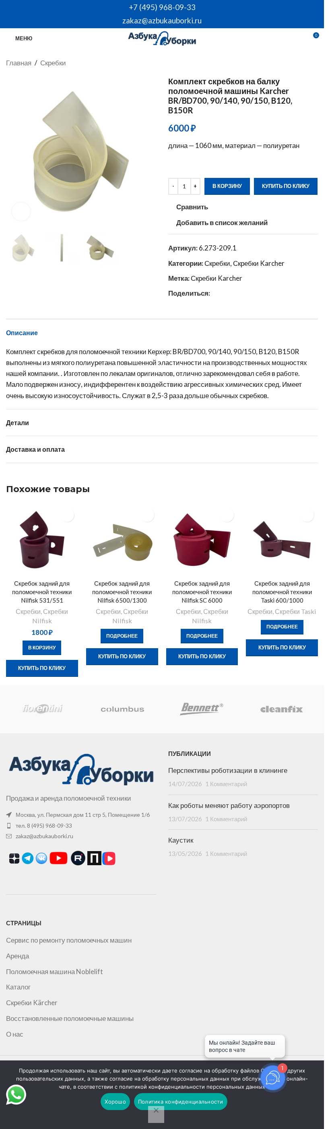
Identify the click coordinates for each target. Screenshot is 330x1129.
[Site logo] (162, 37)
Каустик (180, 840)
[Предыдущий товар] (294, 63)
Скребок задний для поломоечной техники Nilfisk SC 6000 (202, 592)
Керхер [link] (159, 351)
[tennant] (42, 709)
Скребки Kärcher (32, 1002)
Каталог (18, 987)
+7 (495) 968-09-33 (162, 7)
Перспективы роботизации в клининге (227, 770)
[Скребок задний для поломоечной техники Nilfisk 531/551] (42, 540)
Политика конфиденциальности (180, 1101)
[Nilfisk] (122, 709)
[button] (14, 151)
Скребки (53, 62)
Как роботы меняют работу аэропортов (229, 805)
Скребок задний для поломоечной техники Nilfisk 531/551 (42, 592)
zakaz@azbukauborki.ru (162, 20)
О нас (14, 1034)
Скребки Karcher (259, 263)
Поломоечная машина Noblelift (54, 971)
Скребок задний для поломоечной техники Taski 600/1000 (282, 592)
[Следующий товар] (313, 63)
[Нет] (156, 1114)
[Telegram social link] (234, 293)
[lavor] (201, 709)
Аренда (17, 956)
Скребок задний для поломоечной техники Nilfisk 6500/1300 (122, 592)
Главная (18, 62)
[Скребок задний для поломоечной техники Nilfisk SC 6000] (202, 540)
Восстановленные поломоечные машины (70, 1018)
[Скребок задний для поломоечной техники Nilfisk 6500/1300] (122, 540)
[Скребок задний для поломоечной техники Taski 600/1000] (282, 540)
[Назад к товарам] (303, 63)
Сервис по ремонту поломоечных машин (69, 940)
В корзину (227, 186)
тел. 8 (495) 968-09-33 (44, 825)
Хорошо (115, 1101)
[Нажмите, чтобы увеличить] (21, 211)
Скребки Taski (295, 611)
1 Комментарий (226, 783)
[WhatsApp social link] (215, 293)
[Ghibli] (281, 709)
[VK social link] (224, 293)
